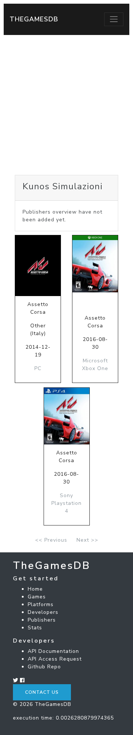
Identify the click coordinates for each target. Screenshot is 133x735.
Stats (35, 627)
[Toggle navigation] (113, 19)
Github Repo (44, 666)
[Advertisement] (66, 105)
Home (35, 588)
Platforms (41, 604)
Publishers (42, 619)
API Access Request (55, 658)
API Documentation (53, 651)
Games (37, 596)
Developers (43, 612)
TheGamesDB (34, 19)
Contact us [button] (42, 692)
